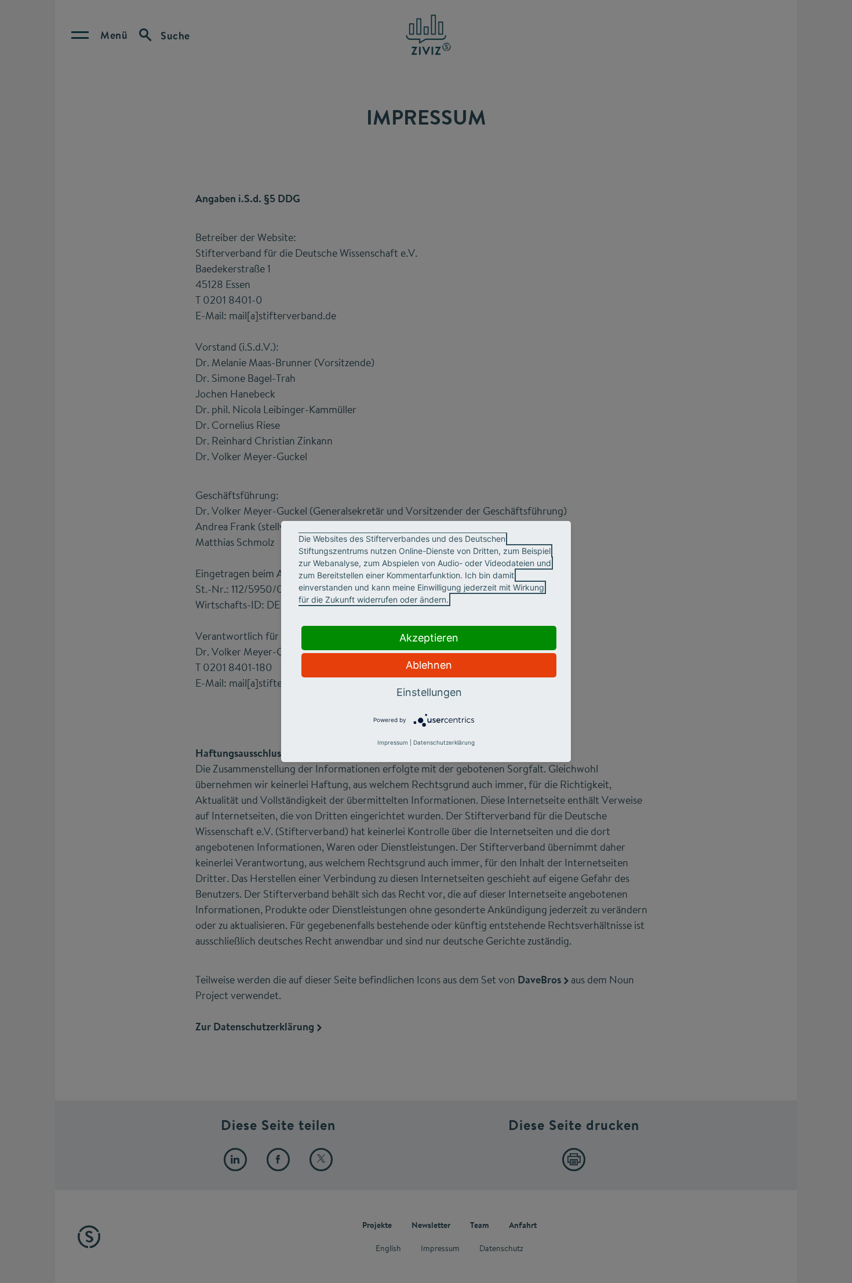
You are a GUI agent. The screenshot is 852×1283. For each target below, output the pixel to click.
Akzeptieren (428, 638)
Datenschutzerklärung (444, 742)
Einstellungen (429, 692)
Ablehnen (429, 665)
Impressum (392, 742)
